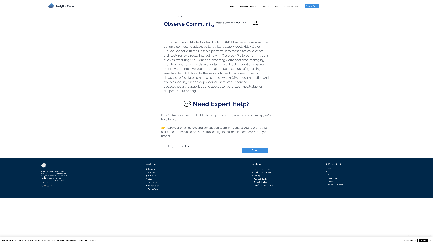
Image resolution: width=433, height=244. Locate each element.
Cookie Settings (410, 240)
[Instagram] (48, 186)
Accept (423, 240)
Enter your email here (178, 146)
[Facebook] (51, 186)
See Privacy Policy (90, 240)
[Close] (430, 240)
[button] (265, 5)
